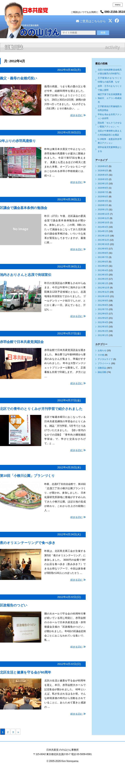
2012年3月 (103, 326)
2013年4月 (103, 270)
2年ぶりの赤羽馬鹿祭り (18, 141)
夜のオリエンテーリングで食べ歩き (27, 543)
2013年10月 (103, 244)
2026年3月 (103, 179)
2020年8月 (103, 188)
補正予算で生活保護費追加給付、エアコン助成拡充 (110, 98)
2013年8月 (103, 253)
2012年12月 (103, 287)
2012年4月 (103, 322)
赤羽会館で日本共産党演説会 (22, 342)
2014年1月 (103, 231)
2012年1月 (103, 335)
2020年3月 (103, 201)
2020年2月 (103, 205)
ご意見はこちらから (92, 21)
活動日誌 (102, 368)
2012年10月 (103, 296)
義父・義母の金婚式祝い (18, 78)
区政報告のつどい (13, 605)
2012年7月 (103, 309)
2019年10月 (103, 222)
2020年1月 (103, 209)
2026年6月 (103, 166)
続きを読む (76, 115)
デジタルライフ (105, 359)
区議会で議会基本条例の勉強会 (23, 208)
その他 (101, 355)
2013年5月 (103, 266)
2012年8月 (103, 305)
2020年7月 (103, 192)
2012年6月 (103, 313)
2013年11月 (103, 240)
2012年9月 (103, 300)
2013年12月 (103, 235)
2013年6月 (103, 261)
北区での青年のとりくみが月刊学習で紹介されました (41, 409)
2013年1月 (103, 283)
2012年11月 (103, 292)
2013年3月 (103, 274)
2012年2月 (103, 331)
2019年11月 (103, 218)
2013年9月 (103, 248)
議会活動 (102, 372)
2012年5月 (103, 318)
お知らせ (102, 350)
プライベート (104, 363)
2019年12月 (103, 214)
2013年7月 (103, 257)
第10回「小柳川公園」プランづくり (27, 476)
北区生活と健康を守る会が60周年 (25, 672)
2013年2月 (103, 279)
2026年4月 (103, 175)
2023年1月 (103, 183)
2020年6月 (103, 196)
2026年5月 (103, 170)
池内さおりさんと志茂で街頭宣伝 (25, 275)
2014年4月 (103, 227)
